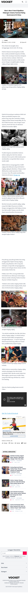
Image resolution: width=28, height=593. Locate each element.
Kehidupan (12, 460)
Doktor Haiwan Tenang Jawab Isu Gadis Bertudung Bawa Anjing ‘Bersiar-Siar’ (17, 481)
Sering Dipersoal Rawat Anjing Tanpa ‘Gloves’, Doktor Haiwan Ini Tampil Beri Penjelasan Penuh (18, 469)
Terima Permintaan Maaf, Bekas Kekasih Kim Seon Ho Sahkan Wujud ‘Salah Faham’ (18, 506)
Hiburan (12, 509)
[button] (26, 2)
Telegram (16, 556)
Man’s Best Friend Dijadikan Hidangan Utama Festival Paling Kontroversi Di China (14, 13)
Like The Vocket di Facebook (10, 413)
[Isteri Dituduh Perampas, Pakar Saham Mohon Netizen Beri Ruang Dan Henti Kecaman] (5, 494)
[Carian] (22, 2)
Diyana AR (24, 42)
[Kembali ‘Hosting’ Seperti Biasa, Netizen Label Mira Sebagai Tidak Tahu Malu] (5, 458)
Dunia (6, 40)
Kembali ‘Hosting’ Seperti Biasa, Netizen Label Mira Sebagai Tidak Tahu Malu (17, 457)
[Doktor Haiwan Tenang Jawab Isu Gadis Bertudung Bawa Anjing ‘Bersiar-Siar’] (5, 483)
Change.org (16, 175)
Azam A (18, 485)
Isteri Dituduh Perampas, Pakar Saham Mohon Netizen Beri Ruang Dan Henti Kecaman (18, 494)
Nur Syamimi (19, 460)
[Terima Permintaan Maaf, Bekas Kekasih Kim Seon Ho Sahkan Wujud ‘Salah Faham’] (5, 507)
